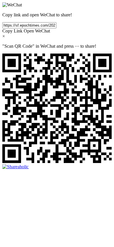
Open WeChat (37, 30)
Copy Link (12, 30)
